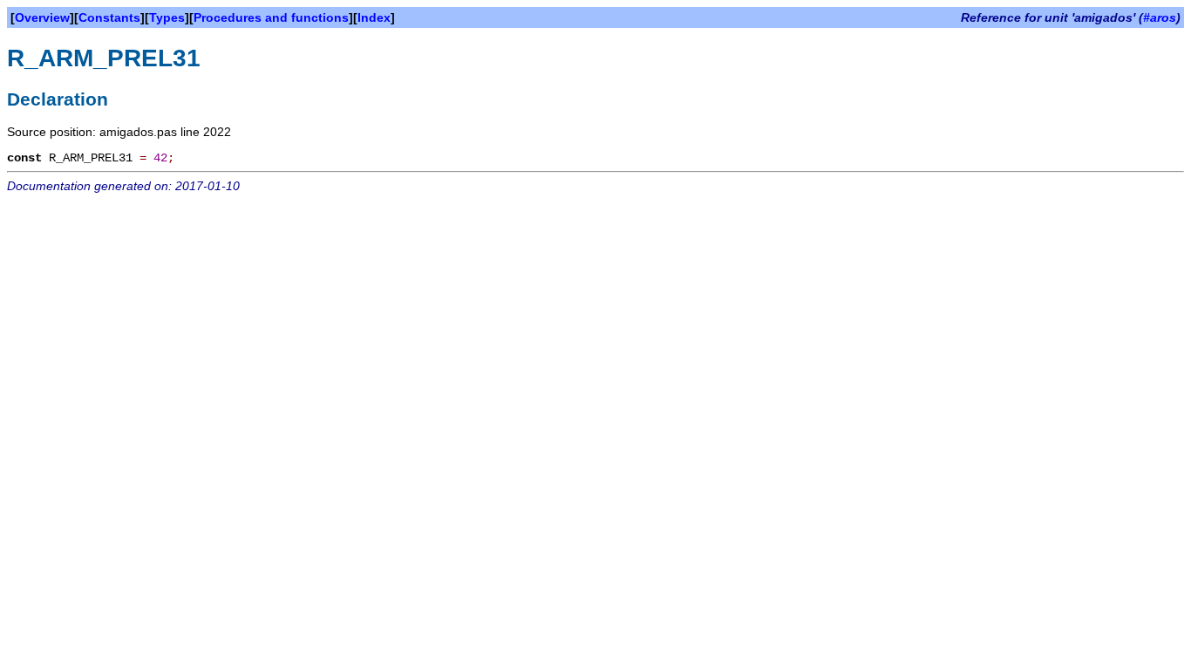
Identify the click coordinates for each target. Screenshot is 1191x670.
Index (374, 17)
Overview (42, 17)
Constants (109, 17)
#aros (1159, 17)
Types (167, 17)
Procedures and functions (271, 17)
